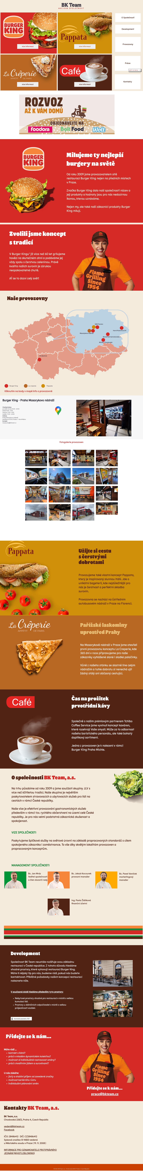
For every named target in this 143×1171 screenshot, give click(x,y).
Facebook (9, 1130)
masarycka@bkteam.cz (9, 423)
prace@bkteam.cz (104, 1094)
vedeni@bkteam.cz (14, 1126)
